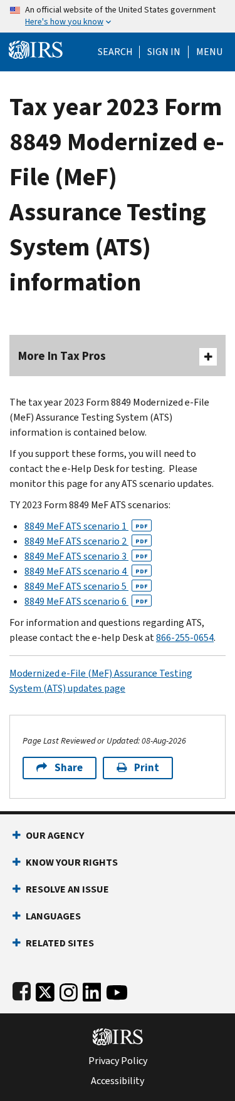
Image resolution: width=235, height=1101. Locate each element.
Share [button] (69, 767)
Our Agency (55, 835)
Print (146, 767)
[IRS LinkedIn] (92, 990)
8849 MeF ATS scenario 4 (86, 571)
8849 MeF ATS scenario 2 (86, 541)
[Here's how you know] (117, 16)
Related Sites (60, 943)
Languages (53, 916)
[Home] (36, 48)
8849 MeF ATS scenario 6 (86, 601)
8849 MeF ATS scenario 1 (86, 526)
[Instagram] (69, 990)
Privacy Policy (117, 1061)
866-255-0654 (185, 637)
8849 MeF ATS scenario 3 (86, 556)
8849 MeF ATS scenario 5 (86, 586)
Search (115, 52)
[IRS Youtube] (117, 990)
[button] (163, 52)
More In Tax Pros (62, 356)
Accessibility (117, 1081)
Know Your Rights (72, 862)
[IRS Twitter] (45, 990)
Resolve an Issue (67, 889)
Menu (209, 52)
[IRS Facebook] (22, 990)
